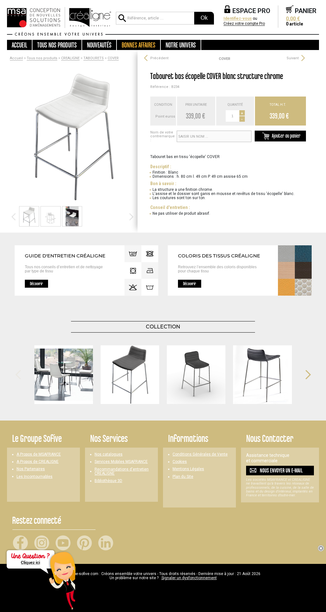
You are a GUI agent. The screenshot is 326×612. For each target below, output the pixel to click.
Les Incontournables (35, 477)
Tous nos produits (42, 58)
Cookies (180, 462)
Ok (204, 17)
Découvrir (36, 283)
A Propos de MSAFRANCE (39, 454)
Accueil (19, 45)
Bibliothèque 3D (108, 481)
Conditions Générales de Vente (200, 454)
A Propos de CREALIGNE (38, 462)
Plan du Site (183, 477)
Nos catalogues (109, 454)
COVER (113, 58)
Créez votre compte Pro (244, 24)
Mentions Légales (188, 469)
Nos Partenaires (31, 469)
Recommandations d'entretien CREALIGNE (122, 471)
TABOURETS (93, 58)
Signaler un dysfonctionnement (189, 578)
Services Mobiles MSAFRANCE (121, 462)
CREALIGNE (70, 58)
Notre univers (181, 45)
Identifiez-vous (237, 19)
